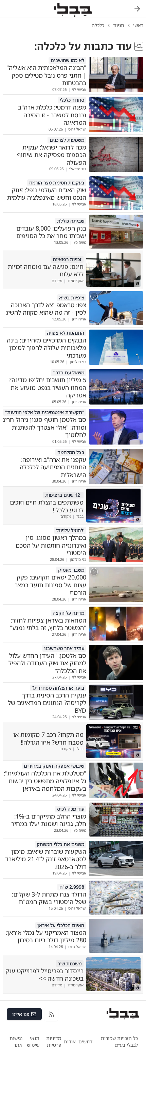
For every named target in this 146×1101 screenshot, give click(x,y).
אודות (70, 1041)
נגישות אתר (16, 1041)
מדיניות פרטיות (53, 1041)
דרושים (85, 1041)
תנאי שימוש (33, 1041)
